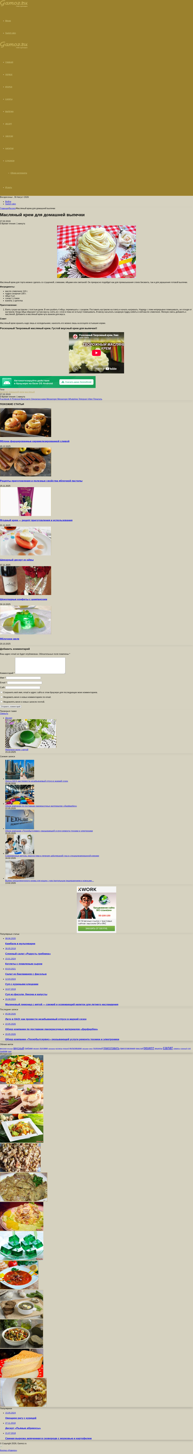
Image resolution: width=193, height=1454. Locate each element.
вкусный (18, 1048)
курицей (66, 1049)
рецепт (149, 1048)
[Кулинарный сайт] (14, 6)
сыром (3, 1051)
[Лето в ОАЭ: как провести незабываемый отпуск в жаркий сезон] (19, 779)
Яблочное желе (9, 638)
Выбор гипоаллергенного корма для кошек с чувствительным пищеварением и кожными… (49, 881)
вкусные (10, 1048)
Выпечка (9, 111)
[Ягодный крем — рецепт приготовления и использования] (25, 515)
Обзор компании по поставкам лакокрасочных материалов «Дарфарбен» (41, 806)
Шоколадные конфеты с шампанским (23, 599)
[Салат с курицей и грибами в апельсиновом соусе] (21, 1142)
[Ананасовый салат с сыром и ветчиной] (21, 1230)
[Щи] (21, 1318)
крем (21, 392)
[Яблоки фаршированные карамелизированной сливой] (25, 436)
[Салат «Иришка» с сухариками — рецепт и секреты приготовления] (20, 1171)
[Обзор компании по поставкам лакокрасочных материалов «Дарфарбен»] (19, 804)
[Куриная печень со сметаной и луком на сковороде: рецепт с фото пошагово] (23, 1201)
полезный (98, 1048)
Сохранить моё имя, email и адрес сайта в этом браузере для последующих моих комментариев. (50, 692)
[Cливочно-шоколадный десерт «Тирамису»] (21, 1112)
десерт (36, 1048)
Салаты (8, 99)
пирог (91, 1048)
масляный (30, 392)
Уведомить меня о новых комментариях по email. (27, 697)
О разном (9, 161)
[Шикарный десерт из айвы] (25, 555)
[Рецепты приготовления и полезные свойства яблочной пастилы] (25, 476)
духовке (44, 1048)
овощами (85, 1048)
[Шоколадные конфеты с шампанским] (25, 594)
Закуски (9, 136)
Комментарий (7, 673)
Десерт (8, 124)
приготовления (127, 1048)
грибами (29, 1048)
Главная (4, 208)
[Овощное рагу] (21, 1347)
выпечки (4, 392)
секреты (176, 1049)
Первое (8, 75)
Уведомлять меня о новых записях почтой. (24, 702)
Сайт (2, 687)
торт (10, 1051)
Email (3, 682)
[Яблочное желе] (25, 634)
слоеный (183, 1049)
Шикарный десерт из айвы (17, 559)
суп (189, 1048)
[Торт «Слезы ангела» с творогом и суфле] (21, 1377)
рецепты (158, 1048)
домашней (14, 392)
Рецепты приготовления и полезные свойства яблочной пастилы (41, 480)
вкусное (3, 1048)
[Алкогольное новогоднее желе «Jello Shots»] (21, 1259)
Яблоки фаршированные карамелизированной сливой (34, 441)
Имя (3, 678)
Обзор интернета (19, 173)
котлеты (59, 1048)
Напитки (9, 148)
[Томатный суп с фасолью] (19, 1289)
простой (139, 1048)
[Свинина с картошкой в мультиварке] (23, 1406)
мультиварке (75, 1048)
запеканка (51, 1048)
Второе (8, 87)
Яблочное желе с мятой (16, 750)
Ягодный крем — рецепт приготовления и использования (36, 520)
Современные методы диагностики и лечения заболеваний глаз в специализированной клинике (52, 856)
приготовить (111, 1048)
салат (168, 1048)
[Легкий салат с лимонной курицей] (21, 1083)
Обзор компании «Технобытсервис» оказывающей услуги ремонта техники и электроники (49, 831)
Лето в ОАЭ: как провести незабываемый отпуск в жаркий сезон (36, 781)
